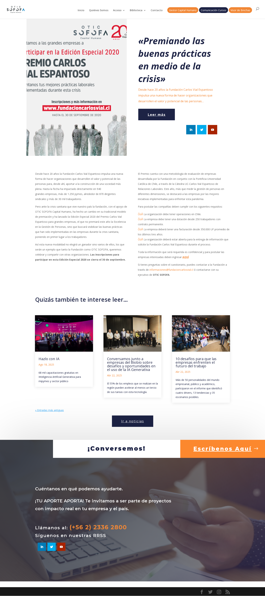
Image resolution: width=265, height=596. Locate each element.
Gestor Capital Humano (182, 10)
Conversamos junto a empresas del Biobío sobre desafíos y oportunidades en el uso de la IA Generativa (131, 364)
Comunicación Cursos (213, 10)
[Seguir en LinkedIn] (191, 129)
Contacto (157, 10)
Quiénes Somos (98, 10)
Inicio (81, 10)
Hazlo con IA (49, 358)
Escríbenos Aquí (222, 448)
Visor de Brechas (240, 10)
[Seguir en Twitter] (201, 129)
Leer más (156, 114)
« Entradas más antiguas (49, 410)
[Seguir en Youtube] (212, 129)
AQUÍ (185, 257)
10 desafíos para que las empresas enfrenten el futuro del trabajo (196, 362)
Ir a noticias (132, 421)
